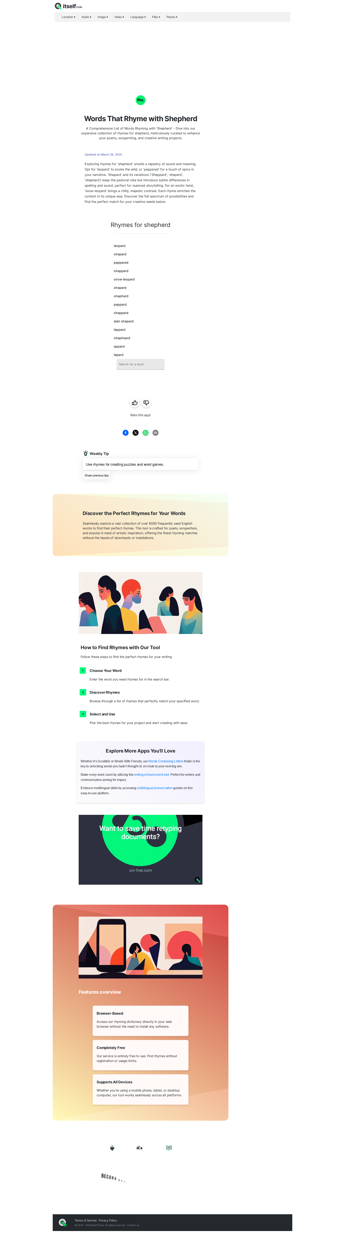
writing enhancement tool (151, 774)
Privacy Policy (108, 1220)
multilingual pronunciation (155, 788)
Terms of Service (86, 1220)
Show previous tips (97, 475)
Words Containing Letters (165, 761)
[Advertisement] (172, 52)
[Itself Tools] (140, 1163)
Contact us (133, 1225)
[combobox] (141, 364)
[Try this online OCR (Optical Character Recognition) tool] (140, 850)
